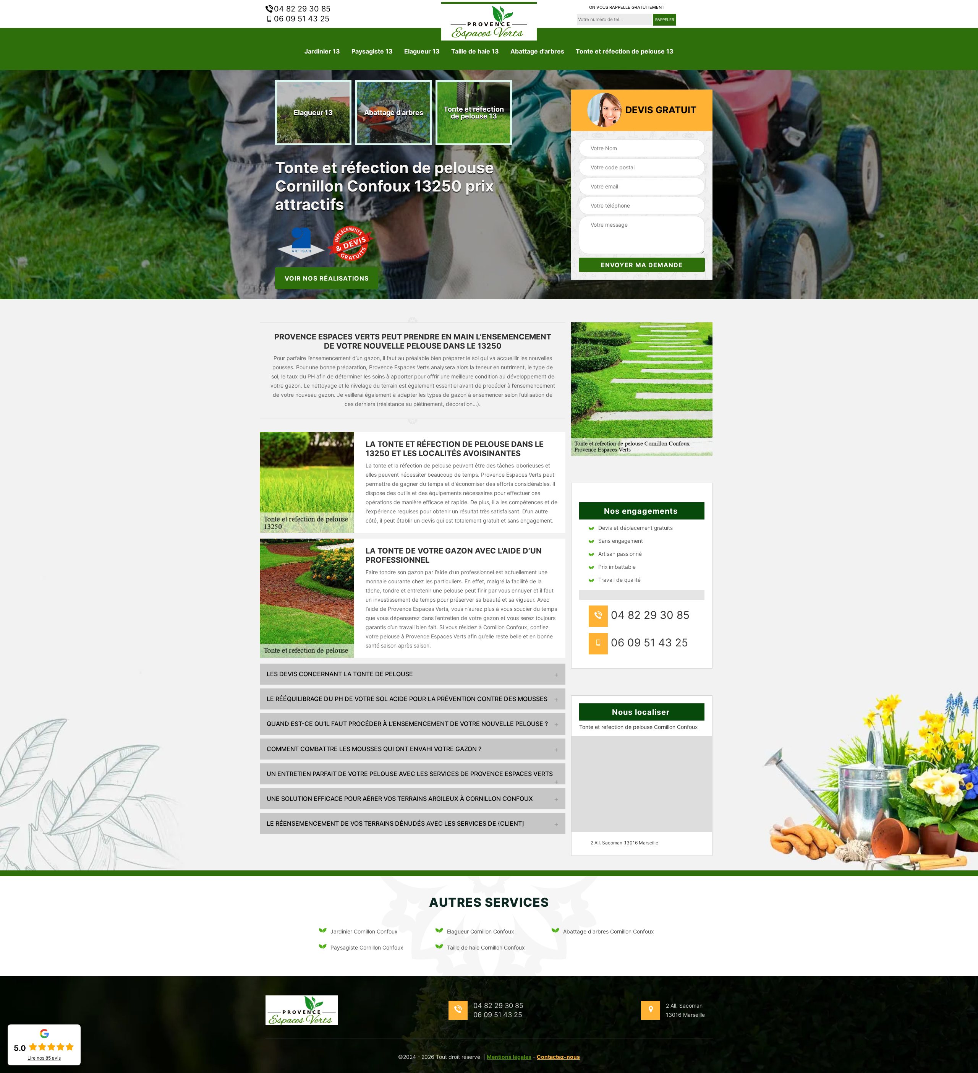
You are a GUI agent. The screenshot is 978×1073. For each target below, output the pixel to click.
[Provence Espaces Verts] (489, 21)
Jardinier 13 (322, 51)
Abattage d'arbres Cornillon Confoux (608, 931)
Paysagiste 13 (372, 51)
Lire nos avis (44, 1058)
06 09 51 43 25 (300, 18)
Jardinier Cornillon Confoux (364, 931)
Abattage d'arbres (537, 51)
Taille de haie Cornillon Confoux (486, 947)
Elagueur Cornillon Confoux (480, 931)
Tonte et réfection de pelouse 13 (625, 51)
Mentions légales (509, 1057)
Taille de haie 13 (475, 51)
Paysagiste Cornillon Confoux (366, 947)
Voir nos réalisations (327, 278)
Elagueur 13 (422, 51)
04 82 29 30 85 (301, 8)
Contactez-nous (558, 1057)
